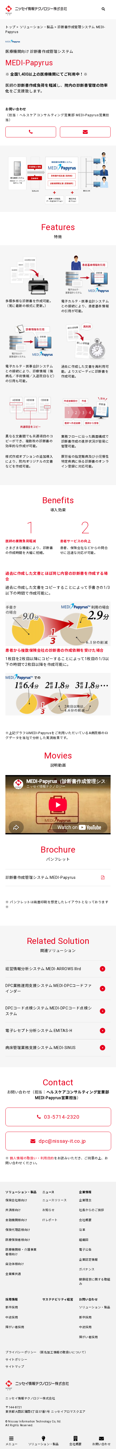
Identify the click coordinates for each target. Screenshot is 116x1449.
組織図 (83, 1240)
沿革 (82, 1230)
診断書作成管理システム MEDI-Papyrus (40, 877)
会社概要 (85, 1220)
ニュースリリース (54, 1200)
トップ (10, 27)
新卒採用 (11, 1307)
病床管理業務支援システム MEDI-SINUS (40, 1047)
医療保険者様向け (17, 1240)
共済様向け (13, 1210)
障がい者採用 (14, 1327)
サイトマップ (14, 1367)
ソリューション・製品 (37, 27)
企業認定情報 (88, 1259)
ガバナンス (87, 1269)
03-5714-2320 (61, 1117)
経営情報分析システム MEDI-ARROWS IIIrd (43, 969)
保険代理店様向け (17, 1230)
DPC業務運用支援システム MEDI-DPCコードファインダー (48, 988)
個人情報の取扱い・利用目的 (32, 1158)
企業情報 (85, 1192)
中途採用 (11, 1317)
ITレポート (50, 1220)
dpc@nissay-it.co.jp (61, 1141)
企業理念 (85, 1200)
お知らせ (48, 1210)
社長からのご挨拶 (91, 1210)
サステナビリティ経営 (57, 1299)
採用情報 (11, 1299)
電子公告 (85, 1249)
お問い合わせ (88, 1299)
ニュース (48, 1192)
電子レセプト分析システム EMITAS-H (38, 1030)
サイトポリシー (16, 1359)
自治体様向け (14, 1264)
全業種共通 (13, 1274)
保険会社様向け (16, 1200)
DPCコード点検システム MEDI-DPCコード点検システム (48, 1011)
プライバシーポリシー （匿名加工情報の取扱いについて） (46, 1352)
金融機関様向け (16, 1220)
